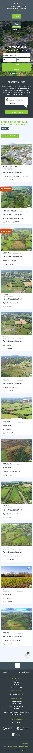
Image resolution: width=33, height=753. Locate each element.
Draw (16, 69)
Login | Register (25, 672)
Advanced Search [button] (16, 73)
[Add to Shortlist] (29, 145)
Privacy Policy (25, 743)
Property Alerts (16, 112)
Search (16, 65)
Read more (16, 11)
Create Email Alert (10, 136)
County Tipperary (9, 55)
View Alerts (12, 103)
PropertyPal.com (22, 750)
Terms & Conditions (24, 746)
